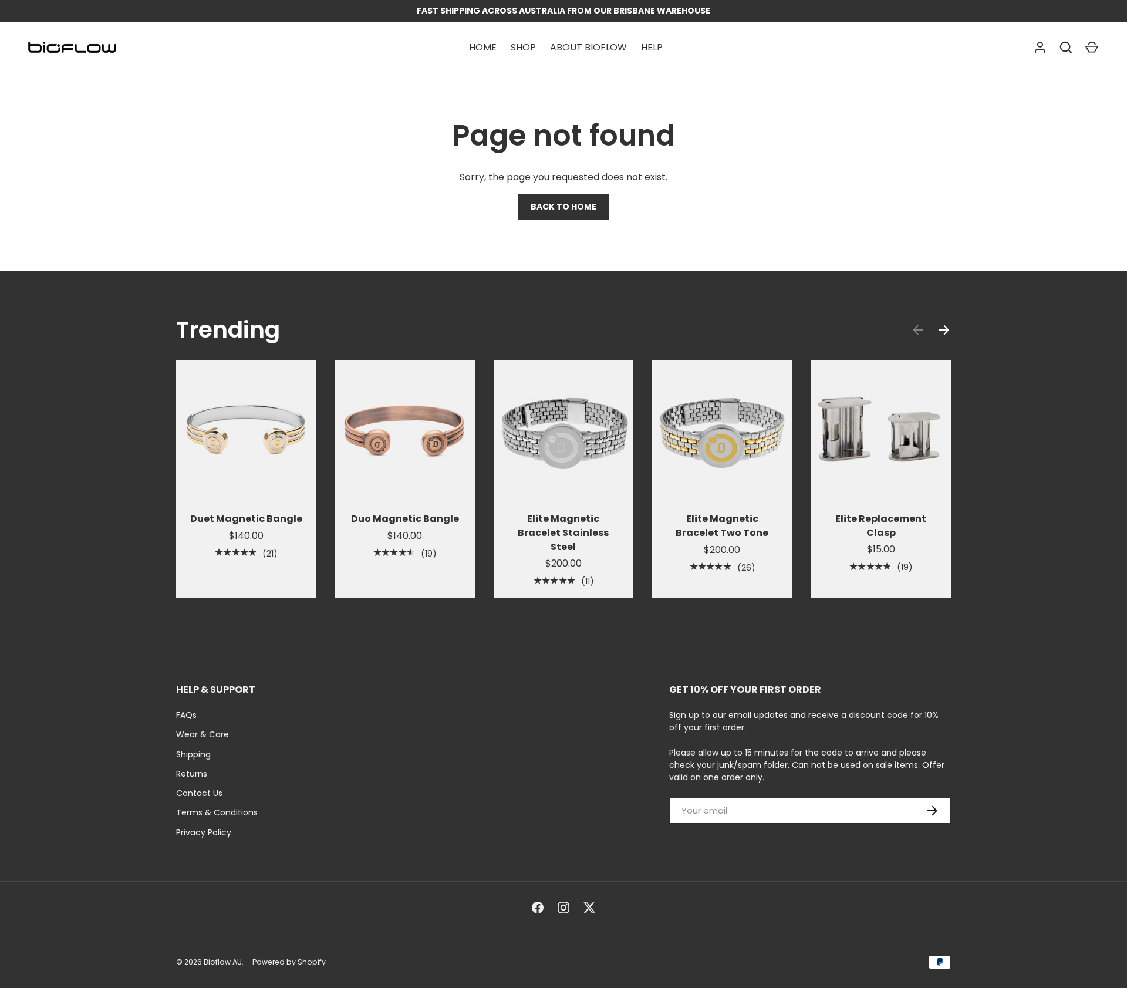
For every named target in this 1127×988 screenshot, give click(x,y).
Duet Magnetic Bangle (246, 518)
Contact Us (199, 793)
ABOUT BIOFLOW (588, 47)
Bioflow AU (223, 962)
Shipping (193, 754)
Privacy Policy (203, 832)
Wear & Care (202, 734)
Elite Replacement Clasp (880, 525)
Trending (228, 329)
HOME (483, 47)
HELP (652, 47)
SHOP (523, 47)
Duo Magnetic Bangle (405, 518)
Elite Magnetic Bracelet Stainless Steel (563, 533)
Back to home (563, 207)
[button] (1092, 47)
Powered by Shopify (289, 962)
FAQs (186, 715)
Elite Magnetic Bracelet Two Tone (722, 525)
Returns (191, 774)
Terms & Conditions (217, 812)
